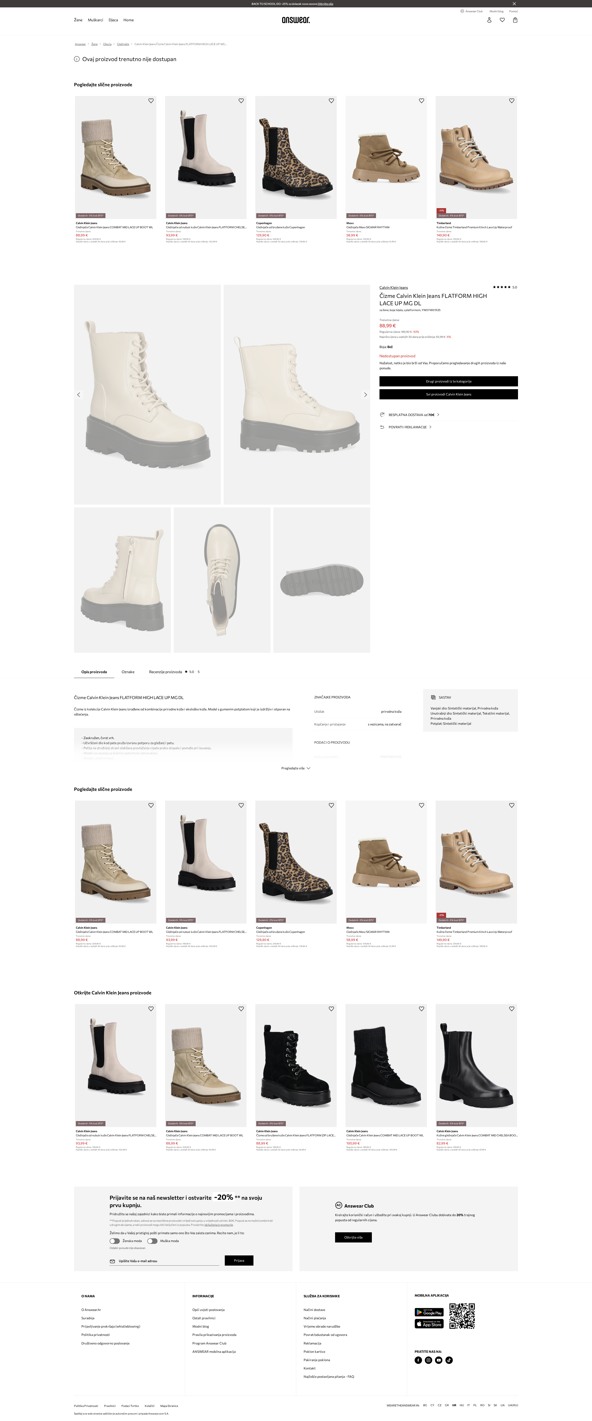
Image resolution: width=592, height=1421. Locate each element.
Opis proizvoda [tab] (94, 671)
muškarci (95, 20)
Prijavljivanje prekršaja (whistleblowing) (110, 1326)
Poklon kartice (314, 1351)
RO (482, 1405)
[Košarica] (515, 20)
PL (475, 1405)
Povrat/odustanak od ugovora (325, 1335)
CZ (439, 1405)
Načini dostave (314, 1310)
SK (495, 1405)
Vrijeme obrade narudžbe (322, 1326)
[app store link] (429, 1323)
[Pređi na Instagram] (428, 1360)
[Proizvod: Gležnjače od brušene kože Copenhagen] (296, 157)
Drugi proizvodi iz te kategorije (449, 381)
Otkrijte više (353, 1237)
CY (432, 1405)
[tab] (174, 672)
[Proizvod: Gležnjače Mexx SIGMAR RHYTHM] (386, 157)
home (128, 20)
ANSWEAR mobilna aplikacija (214, 1351)
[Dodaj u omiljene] (151, 100)
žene (78, 20)
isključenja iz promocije (218, 1224)
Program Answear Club (209, 1343)
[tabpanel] (296, 725)
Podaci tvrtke (130, 1405)
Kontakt (310, 1368)
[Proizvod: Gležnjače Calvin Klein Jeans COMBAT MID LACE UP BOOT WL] (115, 157)
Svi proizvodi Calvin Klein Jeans (448, 394)
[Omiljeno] (502, 20)
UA (503, 1405)
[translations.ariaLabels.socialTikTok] (449, 1360)
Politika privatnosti (95, 1335)
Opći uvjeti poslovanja (208, 1310)
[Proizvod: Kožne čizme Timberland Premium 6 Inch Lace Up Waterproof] (476, 157)
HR (454, 1405)
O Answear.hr (91, 1310)
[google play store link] (429, 1312)
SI (489, 1405)
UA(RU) (513, 1405)
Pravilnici (110, 1405)
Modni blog (200, 1326)
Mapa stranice (169, 1405)
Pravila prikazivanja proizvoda (214, 1335)
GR (447, 1405)
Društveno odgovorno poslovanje (105, 1343)
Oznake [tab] (128, 671)
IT (468, 1405)
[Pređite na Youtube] (438, 1360)
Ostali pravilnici (204, 1318)
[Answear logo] (296, 20)
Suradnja (87, 1318)
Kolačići (149, 1405)
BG (425, 1405)
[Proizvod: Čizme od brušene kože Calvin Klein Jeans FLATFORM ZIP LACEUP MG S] (296, 1065)
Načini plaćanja (315, 1318)
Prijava (239, 1260)
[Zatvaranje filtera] (514, 3)
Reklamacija (312, 1343)
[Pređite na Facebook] (418, 1360)
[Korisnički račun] (489, 20)
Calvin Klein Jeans (393, 287)
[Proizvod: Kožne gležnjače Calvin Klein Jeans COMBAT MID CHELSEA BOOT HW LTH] (476, 1065)
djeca (113, 20)
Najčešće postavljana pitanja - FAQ (329, 1376)
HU (462, 1405)
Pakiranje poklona (317, 1360)
